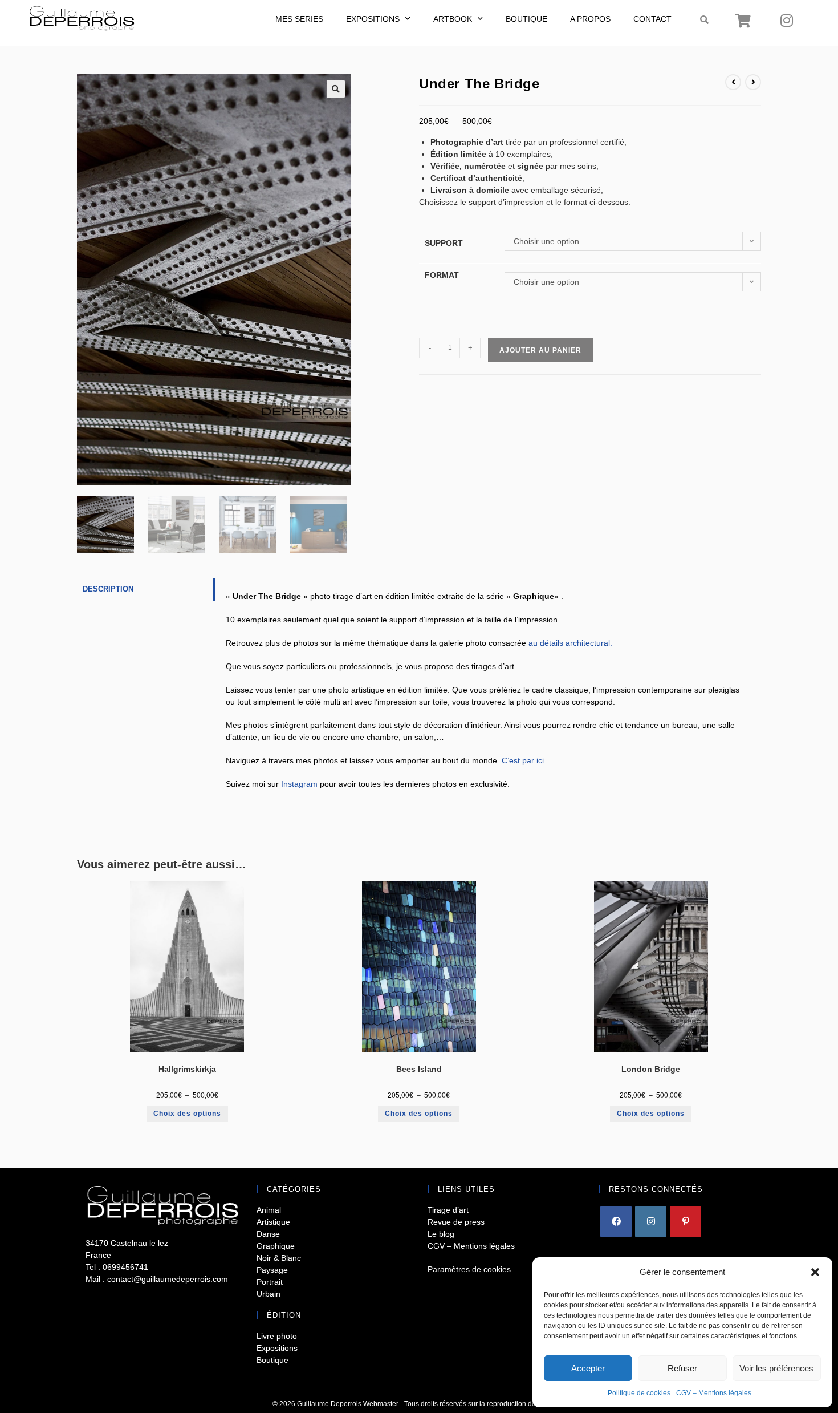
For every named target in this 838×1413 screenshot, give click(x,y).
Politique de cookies (639, 1393)
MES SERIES (299, 18)
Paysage (272, 1269)
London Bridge (650, 1069)
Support (444, 243)
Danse (268, 1233)
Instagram (299, 783)
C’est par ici (523, 760)
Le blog (441, 1233)
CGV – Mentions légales (713, 1393)
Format (442, 275)
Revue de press (456, 1221)
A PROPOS (590, 18)
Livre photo (277, 1336)
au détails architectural (569, 642)
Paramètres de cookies (469, 1269)
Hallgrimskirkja (187, 1069)
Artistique (273, 1221)
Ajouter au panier (540, 350)
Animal (269, 1209)
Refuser (682, 1368)
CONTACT (652, 18)
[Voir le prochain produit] (753, 82)
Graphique (276, 1245)
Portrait (270, 1281)
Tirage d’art (448, 1209)
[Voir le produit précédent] (733, 82)
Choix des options (187, 1114)
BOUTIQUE (526, 18)
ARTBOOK (452, 18)
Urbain (268, 1293)
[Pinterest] (685, 1221)
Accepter (588, 1368)
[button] (815, 1272)
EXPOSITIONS (373, 18)
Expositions (277, 1348)
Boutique (272, 1360)
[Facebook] (616, 1221)
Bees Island (419, 1069)
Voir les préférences (776, 1368)
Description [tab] (108, 589)
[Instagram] (786, 20)
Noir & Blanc (279, 1257)
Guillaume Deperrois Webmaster (347, 1404)
